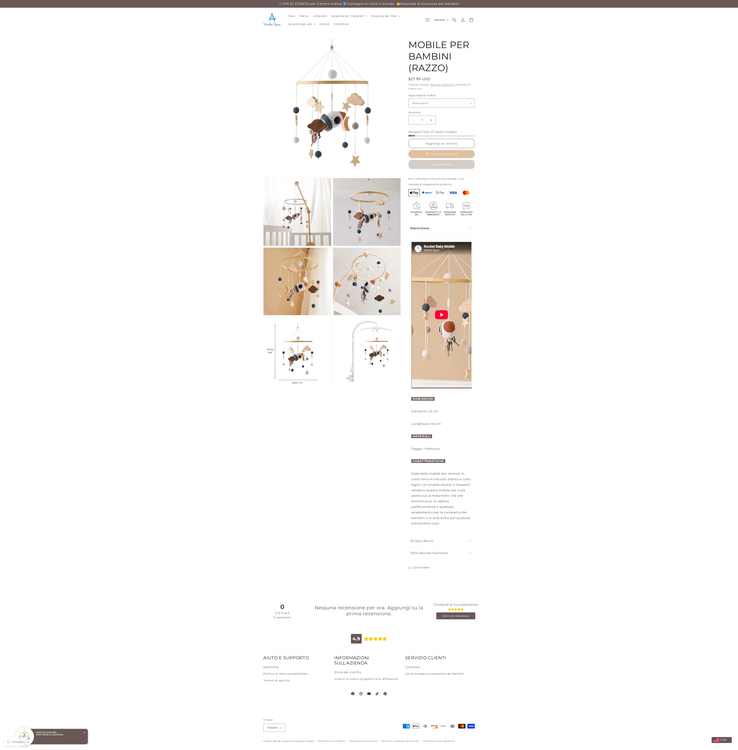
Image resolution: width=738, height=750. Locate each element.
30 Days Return (422, 541)
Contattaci (413, 667)
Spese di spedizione (442, 84)
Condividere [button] (421, 567)
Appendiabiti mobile (422, 95)
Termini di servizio (276, 680)
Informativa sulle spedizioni (439, 741)
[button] (349, 16)
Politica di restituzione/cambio (285, 673)
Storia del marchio (347, 672)
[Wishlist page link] (427, 20)
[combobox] (721, 740)
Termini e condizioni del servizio (400, 741)
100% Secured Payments (429, 553)
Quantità (414, 112)
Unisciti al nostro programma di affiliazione (366, 679)
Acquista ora (442, 164)
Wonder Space (281, 741)
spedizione (271, 667)
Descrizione (419, 228)
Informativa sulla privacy (363, 741)
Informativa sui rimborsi (331, 741)
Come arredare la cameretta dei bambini (435, 673)
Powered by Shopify (302, 741)
